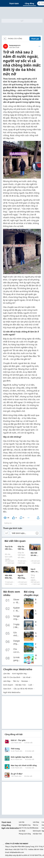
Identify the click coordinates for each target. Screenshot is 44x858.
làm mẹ (6, 673)
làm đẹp (7, 681)
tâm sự (16, 681)
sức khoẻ (26, 677)
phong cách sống (25, 834)
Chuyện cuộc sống (24, 38)
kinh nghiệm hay (19, 673)
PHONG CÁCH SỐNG (15, 39)
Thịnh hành (14, 3)
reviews (24, 681)
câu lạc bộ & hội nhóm (23, 688)
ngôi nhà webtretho (11, 692)
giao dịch (7, 688)
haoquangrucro (14, 45)
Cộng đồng (29, 3)
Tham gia (35, 39)
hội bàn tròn (20, 685)
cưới (30, 685)
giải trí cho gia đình (11, 677)
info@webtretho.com (17, 852)
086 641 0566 (38, 849)
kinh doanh (8, 685)
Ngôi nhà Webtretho (10, 828)
